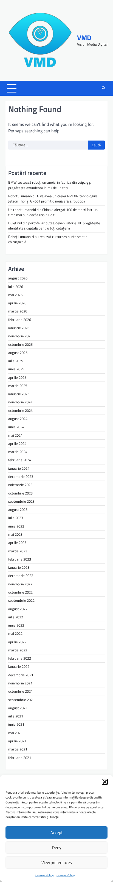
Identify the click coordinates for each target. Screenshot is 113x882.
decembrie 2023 (20, 476)
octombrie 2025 (20, 344)
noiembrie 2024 (20, 402)
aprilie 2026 (17, 303)
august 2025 (17, 352)
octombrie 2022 (20, 592)
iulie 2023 (15, 517)
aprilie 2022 (17, 642)
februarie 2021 (19, 757)
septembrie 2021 (21, 699)
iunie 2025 (16, 369)
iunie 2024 (16, 427)
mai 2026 (15, 294)
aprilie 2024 (17, 443)
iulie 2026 (15, 286)
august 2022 (17, 609)
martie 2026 (17, 311)
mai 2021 (15, 732)
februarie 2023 (19, 559)
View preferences (56, 862)
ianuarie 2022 (18, 666)
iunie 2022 (16, 625)
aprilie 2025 (17, 377)
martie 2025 (17, 385)
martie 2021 (17, 749)
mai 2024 (15, 435)
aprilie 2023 (17, 542)
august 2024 (17, 418)
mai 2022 (15, 633)
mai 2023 (15, 534)
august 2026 (17, 278)
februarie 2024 (19, 460)
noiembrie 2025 (20, 336)
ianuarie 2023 (18, 567)
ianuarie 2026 (18, 327)
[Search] (103, 88)
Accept (56, 832)
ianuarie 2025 (18, 394)
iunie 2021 (16, 724)
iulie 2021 (15, 716)
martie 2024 (17, 451)
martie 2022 (17, 650)
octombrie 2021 (20, 691)
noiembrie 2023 (20, 484)
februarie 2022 (19, 658)
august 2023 (17, 509)
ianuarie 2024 (18, 468)
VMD (84, 37)
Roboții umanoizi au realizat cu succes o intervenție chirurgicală (47, 239)
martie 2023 (17, 551)
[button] (105, 782)
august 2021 (17, 708)
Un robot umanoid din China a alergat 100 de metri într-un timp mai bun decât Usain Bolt (53, 212)
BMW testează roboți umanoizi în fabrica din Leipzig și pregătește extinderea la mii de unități (50, 185)
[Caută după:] (48, 145)
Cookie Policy (44, 875)
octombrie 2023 (20, 493)
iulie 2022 (15, 617)
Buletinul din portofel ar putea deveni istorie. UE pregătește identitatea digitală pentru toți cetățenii (54, 225)
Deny (56, 847)
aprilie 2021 (17, 741)
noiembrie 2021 (20, 683)
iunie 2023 (16, 526)
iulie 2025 (15, 360)
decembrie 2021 (20, 675)
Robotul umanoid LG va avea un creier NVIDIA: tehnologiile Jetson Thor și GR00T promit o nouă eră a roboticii (53, 198)
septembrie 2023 (21, 501)
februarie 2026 (19, 319)
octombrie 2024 (20, 410)
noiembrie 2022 (20, 584)
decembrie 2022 (20, 575)
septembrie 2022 (21, 600)
